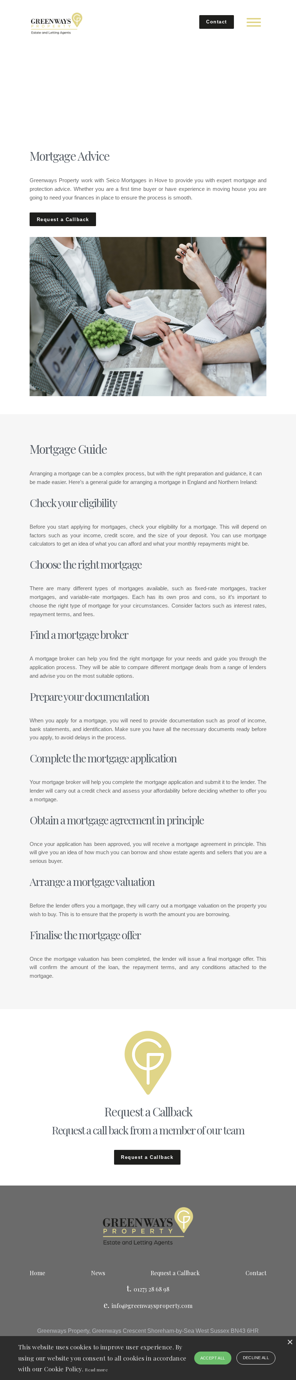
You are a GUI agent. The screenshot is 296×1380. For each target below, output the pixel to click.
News (98, 1273)
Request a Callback (63, 219)
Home (37, 1273)
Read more (96, 1369)
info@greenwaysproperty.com (152, 1305)
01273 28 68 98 (151, 1289)
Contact (216, 21)
